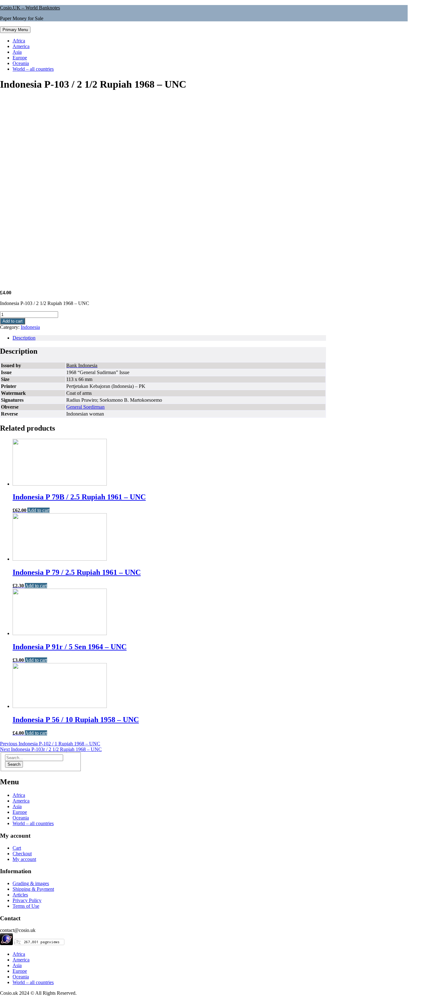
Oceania (21, 63)
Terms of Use (26, 906)
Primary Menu (15, 29)
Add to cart (13, 321)
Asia (17, 52)
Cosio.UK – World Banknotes (30, 7)
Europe (20, 57)
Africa (19, 40)
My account (24, 859)
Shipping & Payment (33, 889)
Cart (17, 848)
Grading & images (31, 883)
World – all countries (33, 69)
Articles (20, 894)
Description (24, 337)
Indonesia (30, 327)
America (21, 46)
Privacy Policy (27, 900)
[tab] (169, 338)
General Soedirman (85, 407)
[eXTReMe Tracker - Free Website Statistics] (6, 943)
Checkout (22, 853)
